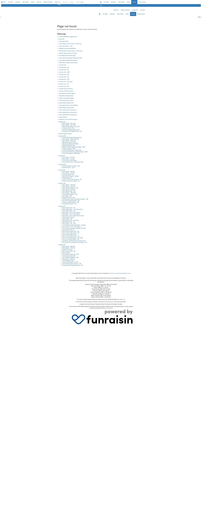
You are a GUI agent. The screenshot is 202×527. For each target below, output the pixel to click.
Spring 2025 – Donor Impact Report (71, 214)
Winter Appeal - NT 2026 (68, 159)
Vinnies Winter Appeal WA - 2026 (70, 254)
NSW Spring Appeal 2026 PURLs (70, 144)
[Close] (201, 17)
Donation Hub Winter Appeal (66, 91)
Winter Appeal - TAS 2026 (68, 185)
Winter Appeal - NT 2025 (68, 157)
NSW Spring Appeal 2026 (68, 145)
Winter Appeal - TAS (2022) (69, 192)
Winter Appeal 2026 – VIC (68, 211)
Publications (135, 10)
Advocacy (113, 2)
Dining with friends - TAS (68, 197)
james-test (61, 39)
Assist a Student (63, 117)
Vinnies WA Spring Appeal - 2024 (70, 257)
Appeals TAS (62, 183)
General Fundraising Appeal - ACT (71, 129)
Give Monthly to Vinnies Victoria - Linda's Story (70, 51)
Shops (128, 2)
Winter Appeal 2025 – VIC (68, 207)
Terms (128, 273)
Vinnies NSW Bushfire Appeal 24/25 (68, 36)
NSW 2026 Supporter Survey (69, 142)
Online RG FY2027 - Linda (65, 46)
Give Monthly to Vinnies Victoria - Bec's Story (70, 43)
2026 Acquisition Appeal (68, 217)
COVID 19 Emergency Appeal (66, 98)
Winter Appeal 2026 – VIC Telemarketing (72, 209)
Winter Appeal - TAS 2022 (68, 189)
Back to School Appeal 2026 (69, 234)
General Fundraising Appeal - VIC (70, 239)
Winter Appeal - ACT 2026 (68, 125)
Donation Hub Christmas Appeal (67, 93)
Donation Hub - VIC (64, 84)
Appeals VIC (62, 206)
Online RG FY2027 (64, 41)
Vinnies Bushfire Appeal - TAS (69, 194)
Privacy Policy (122, 273)
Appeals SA (62, 170)
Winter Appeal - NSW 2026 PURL (70, 139)
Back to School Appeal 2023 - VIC (70, 231)
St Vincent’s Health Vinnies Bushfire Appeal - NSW (74, 151)
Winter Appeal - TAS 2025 (68, 186)
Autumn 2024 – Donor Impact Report (71, 226)
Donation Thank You (67, 249)
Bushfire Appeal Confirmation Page (68, 53)
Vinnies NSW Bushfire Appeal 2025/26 (71, 137)
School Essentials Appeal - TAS (70, 188)
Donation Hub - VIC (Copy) (66, 81)
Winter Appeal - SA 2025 (68, 171)
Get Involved (121, 2)
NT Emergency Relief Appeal (69, 160)
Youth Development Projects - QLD (71, 166)
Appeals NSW (62, 136)
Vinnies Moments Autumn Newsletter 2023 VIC (74, 228)
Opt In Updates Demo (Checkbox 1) (68, 110)
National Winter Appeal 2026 (66, 107)
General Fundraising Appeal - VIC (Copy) (72, 237)
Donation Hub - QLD (64, 74)
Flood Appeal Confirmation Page (67, 55)
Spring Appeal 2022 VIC (68, 230)
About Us (116, 10)
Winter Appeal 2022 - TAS (68, 191)
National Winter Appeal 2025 (66, 103)
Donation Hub (62, 65)
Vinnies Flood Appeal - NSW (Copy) (71, 153)
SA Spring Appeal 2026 (68, 174)
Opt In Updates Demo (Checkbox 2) (68, 112)
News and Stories (125, 10)
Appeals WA (62, 245)
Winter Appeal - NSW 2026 (69, 140)
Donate (134, 2)
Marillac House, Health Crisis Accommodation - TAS (75, 199)
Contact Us (112, 273)
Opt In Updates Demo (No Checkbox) (68, 105)
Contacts (142, 10)
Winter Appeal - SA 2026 (68, 173)
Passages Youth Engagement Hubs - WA (72, 265)
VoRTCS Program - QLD (68, 167)
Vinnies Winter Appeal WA (68, 256)
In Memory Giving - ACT (68, 128)
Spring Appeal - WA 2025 (68, 248)
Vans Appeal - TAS (67, 196)
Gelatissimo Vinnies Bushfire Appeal (68, 119)
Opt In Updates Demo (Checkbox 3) (68, 114)
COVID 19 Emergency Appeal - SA (71, 181)
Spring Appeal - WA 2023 (68, 259)
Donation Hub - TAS (64, 79)
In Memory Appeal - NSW (68, 148)
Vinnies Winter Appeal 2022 (66, 100)
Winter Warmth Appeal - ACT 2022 (71, 126)
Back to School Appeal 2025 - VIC (70, 236)
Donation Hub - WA (64, 86)
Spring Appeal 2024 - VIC (68, 222)
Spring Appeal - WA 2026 (68, 246)
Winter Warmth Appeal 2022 (66, 96)
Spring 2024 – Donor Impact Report (71, 212)
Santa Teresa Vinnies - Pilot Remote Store (72, 162)
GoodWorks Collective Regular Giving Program (74, 241)
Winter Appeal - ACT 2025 (68, 123)
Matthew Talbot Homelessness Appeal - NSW (73, 147)
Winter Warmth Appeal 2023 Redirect (68, 62)
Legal (117, 273)
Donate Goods (142, 2)
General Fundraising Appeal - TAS (70, 200)
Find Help (106, 2)
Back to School (66, 252)
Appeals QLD (62, 164)
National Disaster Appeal (65, 133)
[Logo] (69, 3)
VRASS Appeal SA (66, 178)
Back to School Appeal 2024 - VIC (70, 233)
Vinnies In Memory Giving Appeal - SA (71, 179)
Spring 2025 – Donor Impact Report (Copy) (73, 215)
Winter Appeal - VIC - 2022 (69, 223)
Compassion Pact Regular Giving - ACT (72, 131)
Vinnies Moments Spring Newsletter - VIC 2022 (74, 225)
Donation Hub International (66, 88)
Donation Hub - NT (64, 69)
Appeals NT (62, 155)
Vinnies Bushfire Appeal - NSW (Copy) (71, 150)
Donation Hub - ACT (64, 67)
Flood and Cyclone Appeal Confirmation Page (70, 58)
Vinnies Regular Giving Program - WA (71, 263)
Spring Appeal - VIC (67, 219)
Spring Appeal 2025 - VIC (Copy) (70, 220)
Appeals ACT (62, 122)
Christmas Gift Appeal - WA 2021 (70, 262)
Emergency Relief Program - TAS (70, 202)
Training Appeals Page (68, 260)
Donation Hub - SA (63, 77)
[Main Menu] (0, 17)
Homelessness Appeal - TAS (69, 204)
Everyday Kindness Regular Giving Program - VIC (74, 242)
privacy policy (109, 308)
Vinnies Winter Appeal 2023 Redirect (68, 60)
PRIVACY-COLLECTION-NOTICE (67, 48)
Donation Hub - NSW (64, 72)
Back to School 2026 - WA (68, 251)
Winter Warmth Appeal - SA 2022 (70, 176)
